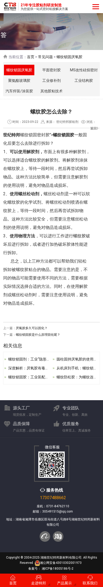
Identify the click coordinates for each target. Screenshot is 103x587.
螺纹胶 (79, 235)
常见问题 (45, 57)
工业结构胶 (83, 80)
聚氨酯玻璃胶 (19, 80)
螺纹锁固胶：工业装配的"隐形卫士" (37, 377)
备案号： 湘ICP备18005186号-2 (50, 568)
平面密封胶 (51, 70)
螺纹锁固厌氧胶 (69, 57)
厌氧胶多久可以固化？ (32, 328)
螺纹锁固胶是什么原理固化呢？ (38, 335)
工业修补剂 (51, 80)
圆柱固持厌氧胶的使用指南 (79, 359)
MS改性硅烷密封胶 (84, 71)
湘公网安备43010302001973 (61, 563)
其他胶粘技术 (51, 91)
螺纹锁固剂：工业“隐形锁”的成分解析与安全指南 (48, 359)
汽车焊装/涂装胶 (19, 91)
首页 (30, 57)
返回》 (95, 128)
